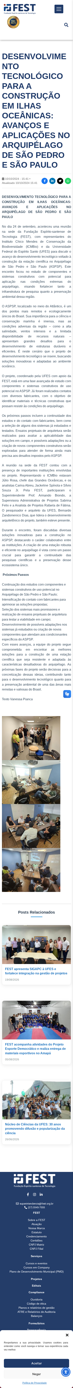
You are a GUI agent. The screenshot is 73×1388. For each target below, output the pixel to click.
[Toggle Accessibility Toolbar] (66, 1372)
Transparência (36, 1330)
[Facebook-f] (28, 1194)
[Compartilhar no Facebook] (44, 181)
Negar (36, 1374)
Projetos (36, 1279)
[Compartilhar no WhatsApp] (68, 181)
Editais (36, 1285)
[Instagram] (34, 1194)
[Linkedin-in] (41, 1194)
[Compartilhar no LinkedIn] (52, 181)
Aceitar (36, 1363)
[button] (67, 1335)
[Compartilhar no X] (60, 181)
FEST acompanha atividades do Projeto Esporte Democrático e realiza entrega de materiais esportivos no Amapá (35, 1049)
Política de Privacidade (34, 1383)
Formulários (37, 1323)
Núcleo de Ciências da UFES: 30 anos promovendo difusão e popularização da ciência (35, 1129)
